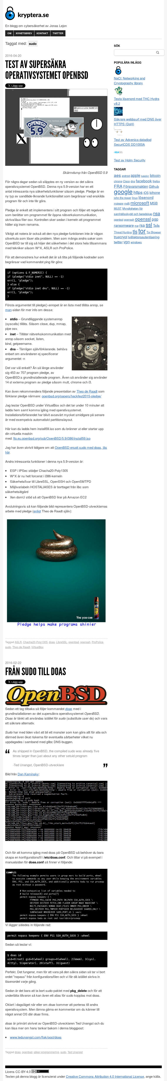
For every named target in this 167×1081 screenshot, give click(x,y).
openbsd (73, 642)
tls (135, 231)
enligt (37, 511)
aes (117, 175)
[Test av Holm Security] (118, 155)
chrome (118, 181)
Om (9, 33)
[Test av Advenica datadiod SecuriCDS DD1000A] (118, 134)
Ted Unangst (75, 1052)
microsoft (139, 202)
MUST (118, 208)
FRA (118, 186)
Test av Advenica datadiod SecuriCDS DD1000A (132, 142)
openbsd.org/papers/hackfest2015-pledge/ (71, 396)
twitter (118, 241)
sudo (8, 647)
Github (154, 186)
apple (135, 175)
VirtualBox (37, 647)
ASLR (18, 642)
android (126, 176)
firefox (156, 181)
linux (135, 198)
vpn (127, 241)
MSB (154, 203)
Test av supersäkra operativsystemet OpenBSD (46, 69)
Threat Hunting (123, 232)
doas (52, 642)
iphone (154, 192)
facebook (144, 180)
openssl (143, 218)
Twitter (58, 33)
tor (142, 230)
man (8, 309)
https (138, 192)
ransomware (124, 225)
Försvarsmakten (135, 186)
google (123, 191)
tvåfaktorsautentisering (143, 237)
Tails (156, 225)
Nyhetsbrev (24, 33)
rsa (142, 225)
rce (137, 226)
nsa (156, 213)
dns (133, 181)
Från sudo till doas (35, 671)
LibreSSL (61, 642)
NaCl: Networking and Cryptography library (129, 80)
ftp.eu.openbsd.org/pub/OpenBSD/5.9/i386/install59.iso (51, 438)
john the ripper (122, 198)
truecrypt (120, 236)
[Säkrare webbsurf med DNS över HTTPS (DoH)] (118, 114)
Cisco (126, 181)
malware (118, 203)
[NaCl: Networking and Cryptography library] (118, 73)
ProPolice (97, 642)
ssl (149, 224)
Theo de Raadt (87, 391)
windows (136, 242)
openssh (85, 642)
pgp (155, 219)
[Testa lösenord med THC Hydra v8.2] (118, 93)
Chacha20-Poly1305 (35, 642)
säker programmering (46, 1052)
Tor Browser (154, 232)
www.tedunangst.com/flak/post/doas (36, 1037)
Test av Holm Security (129, 160)
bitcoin (155, 175)
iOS (146, 192)
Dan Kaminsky (28, 774)
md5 (127, 203)
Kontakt (42, 33)
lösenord (146, 197)
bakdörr (145, 176)
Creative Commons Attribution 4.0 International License (105, 1076)
